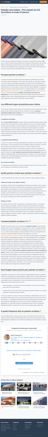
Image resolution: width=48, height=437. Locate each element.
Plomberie (15, 428)
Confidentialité (26, 372)
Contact (26, 429)
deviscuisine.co (40, 426)
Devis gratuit (43, 1)
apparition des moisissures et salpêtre (13, 90)
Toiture (14, 426)
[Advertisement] (24, 25)
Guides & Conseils (34, 1)
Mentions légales (28, 424)
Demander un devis (24, 1)
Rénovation (15, 424)
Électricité (15, 429)
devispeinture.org (40, 424)
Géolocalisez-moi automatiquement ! (24, 363)
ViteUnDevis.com (36, 372)
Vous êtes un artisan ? (42, 372)
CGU (23, 372)
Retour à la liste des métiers (24, 369)
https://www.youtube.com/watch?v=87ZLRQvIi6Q (13, 235)
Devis (5, 2)
